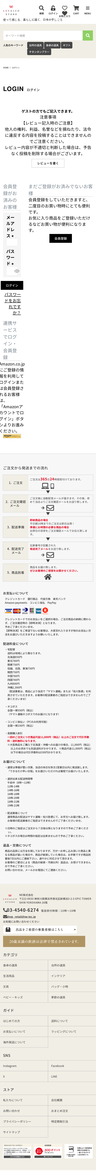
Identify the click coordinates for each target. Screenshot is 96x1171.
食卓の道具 (52, 45)
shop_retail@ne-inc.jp (21, 916)
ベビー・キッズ (13, 997)
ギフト (66, 45)
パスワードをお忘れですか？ (12, 303)
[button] (12, 436)
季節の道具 (58, 997)
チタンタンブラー (39, 52)
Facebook (57, 1066)
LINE (54, 1076)
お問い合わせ (11, 1111)
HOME (6, 67)
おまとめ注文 (59, 1111)
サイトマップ (11, 1132)
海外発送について (14, 1042)
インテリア (58, 976)
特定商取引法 (59, 1121)
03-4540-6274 (23, 910)
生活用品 (8, 976)
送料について (59, 1021)
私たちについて (13, 1100)
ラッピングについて (63, 1031)
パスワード (10, 257)
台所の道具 (35, 45)
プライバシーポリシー (17, 1121)
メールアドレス (10, 226)
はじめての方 (11, 1021)
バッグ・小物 (59, 986)
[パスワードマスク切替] (16, 271)
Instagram (9, 1066)
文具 (6, 986)
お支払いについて (14, 1031)
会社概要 (56, 1100)
